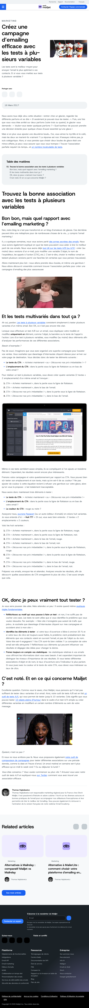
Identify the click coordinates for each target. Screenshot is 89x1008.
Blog (32, 979)
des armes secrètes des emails (64, 241)
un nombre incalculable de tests (47, 147)
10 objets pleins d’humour (28, 700)
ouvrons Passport (26, 514)
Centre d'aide (36, 957)
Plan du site (35, 982)
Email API (5, 960)
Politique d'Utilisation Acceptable (72, 996)
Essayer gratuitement (68, 977)
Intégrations (6, 957)
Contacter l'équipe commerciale (73, 7)
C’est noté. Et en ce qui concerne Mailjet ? (28, 178)
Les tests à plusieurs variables (31, 322)
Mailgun (63, 964)
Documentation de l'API (39, 960)
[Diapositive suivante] (84, 826)
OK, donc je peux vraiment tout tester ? (27, 175)
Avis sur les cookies (31, 996)
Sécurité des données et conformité (15, 983)
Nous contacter (66, 973)
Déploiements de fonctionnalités (14, 954)
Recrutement (65, 957)
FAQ (32, 967)
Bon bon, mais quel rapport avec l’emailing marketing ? (33, 169)
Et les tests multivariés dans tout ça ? (26, 172)
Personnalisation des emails (12, 977)
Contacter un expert (12, 921)
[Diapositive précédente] (76, 826)
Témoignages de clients (40, 954)
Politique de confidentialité (11, 996)
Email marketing (8, 964)
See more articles (13, 893)
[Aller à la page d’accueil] (44, 7)
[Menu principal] (3, 7)
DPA (5, 999)
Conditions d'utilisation (49, 996)
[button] (51, 2)
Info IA (62, 960)
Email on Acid (65, 967)
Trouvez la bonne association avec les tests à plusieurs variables (37, 166)
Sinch (62, 970)
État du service (36, 964)
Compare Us (35, 970)
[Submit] (69, 918)
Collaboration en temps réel (12, 973)
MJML (4, 970)
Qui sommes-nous (67, 954)
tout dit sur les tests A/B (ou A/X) (59, 248)
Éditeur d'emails (8, 967)
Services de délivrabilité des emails (15, 980)
